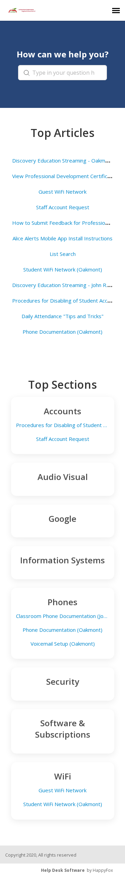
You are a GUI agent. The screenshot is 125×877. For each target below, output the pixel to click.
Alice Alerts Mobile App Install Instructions (62, 238)
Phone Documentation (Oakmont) (62, 331)
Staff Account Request (62, 207)
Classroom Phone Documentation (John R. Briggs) (62, 616)
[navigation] (116, 10)
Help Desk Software (63, 870)
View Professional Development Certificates (65, 176)
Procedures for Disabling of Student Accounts (66, 300)
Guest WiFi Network (62, 191)
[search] (62, 72)
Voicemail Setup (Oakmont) (63, 643)
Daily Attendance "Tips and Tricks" (62, 316)
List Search (63, 253)
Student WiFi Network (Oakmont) (62, 269)
